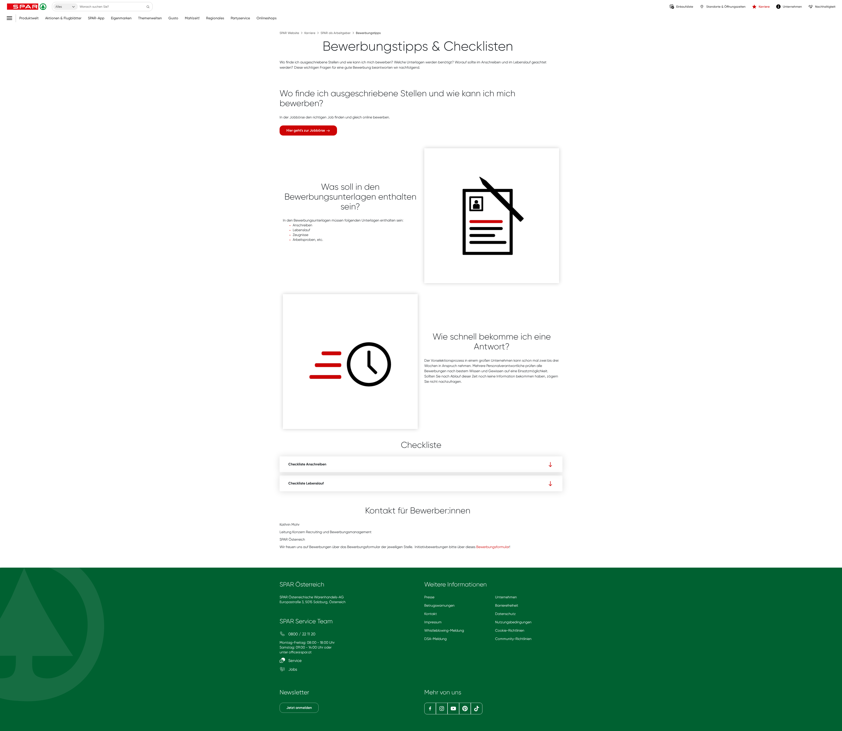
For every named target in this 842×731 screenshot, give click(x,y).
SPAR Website (289, 33)
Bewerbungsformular (492, 547)
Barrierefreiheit (506, 605)
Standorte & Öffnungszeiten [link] (726, 6)
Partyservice (240, 18)
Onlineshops (267, 18)
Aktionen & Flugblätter (63, 18)
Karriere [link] (764, 6)
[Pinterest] (465, 708)
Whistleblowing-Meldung (444, 630)
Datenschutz (505, 614)
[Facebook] (430, 708)
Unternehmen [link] (792, 6)
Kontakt (430, 614)
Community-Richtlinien (513, 639)
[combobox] (65, 6)
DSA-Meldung (435, 639)
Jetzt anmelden (299, 708)
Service (294, 660)
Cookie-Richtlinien (509, 630)
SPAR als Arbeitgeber (336, 33)
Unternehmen (506, 597)
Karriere (309, 33)
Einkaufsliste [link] (684, 6)
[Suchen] (148, 6)
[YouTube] (453, 708)
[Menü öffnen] (11, 18)
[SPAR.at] (27, 6)
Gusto (173, 18)
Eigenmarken (121, 18)
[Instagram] (442, 708)
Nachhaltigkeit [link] (825, 6)
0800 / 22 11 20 (301, 634)
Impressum (433, 622)
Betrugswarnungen (439, 605)
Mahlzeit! (192, 18)
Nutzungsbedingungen (513, 622)
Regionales (215, 18)
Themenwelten (150, 18)
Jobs (292, 669)
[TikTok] (476, 708)
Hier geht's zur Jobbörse (306, 130)
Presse (429, 597)
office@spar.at (300, 652)
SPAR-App (96, 18)
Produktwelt (29, 18)
